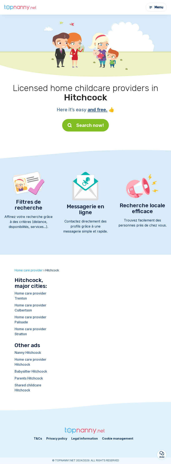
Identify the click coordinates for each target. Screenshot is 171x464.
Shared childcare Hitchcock (28, 387)
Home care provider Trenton (30, 295)
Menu (159, 7)
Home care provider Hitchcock (30, 362)
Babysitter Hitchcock (31, 371)
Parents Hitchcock (29, 378)
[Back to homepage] (21, 7)
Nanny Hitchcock (28, 352)
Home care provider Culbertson (30, 307)
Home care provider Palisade (30, 319)
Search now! (90, 125)
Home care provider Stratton (30, 331)
